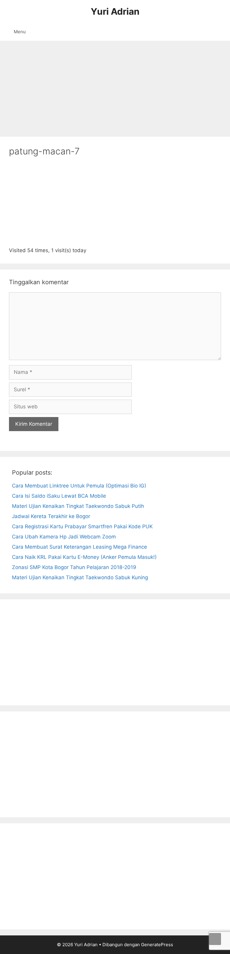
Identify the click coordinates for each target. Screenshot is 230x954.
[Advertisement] (115, 86)
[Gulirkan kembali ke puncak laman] (215, 939)
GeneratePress (157, 944)
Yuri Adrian (115, 11)
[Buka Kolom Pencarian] (221, 32)
